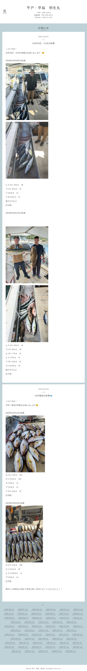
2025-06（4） (78, 613)
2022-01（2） (38, 642)
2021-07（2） (23, 647)
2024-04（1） (10, 626)
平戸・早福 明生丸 (43, 8)
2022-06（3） (44, 638)
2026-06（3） (37, 609)
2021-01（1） (16, 651)
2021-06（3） (37, 647)
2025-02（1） (51, 618)
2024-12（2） (65, 618)
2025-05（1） (10, 618)
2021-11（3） (64, 642)
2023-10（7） (78, 626)
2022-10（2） (64, 634)
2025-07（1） (64, 613)
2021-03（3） (64, 647)
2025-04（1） (24, 618)
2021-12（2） (51, 642)
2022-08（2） (16, 638)
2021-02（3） (78, 647)
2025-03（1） (37, 618)
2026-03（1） (65, 609)
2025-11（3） (9, 613)
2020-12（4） (30, 651)
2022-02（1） (24, 642)
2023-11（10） (64, 626)
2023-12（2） (51, 626)
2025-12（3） (78, 609)
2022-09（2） (78, 634)
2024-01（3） (37, 626)
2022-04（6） (72, 638)
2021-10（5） (78, 642)
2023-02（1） (24, 634)
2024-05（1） (72, 622)
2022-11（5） (50, 634)
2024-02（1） (23, 626)
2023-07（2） (44, 630)
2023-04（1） (10, 634)
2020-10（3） (57, 651)
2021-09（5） (10, 647)
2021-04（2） (51, 647)
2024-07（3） (44, 622)
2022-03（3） (10, 642)
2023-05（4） (72, 630)
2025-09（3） (37, 613)
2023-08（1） (30, 630)
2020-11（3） (43, 651)
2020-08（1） (71, 651)
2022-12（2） (37, 634)
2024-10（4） (16, 622)
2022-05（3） (58, 638)
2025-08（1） (51, 613)
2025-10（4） (23, 613)
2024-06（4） (58, 622)
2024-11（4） (78, 618)
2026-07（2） (23, 609)
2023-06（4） (58, 630)
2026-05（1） (51, 609)
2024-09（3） (30, 622)
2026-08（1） (9, 609)
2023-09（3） (16, 630)
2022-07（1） (30, 638)
